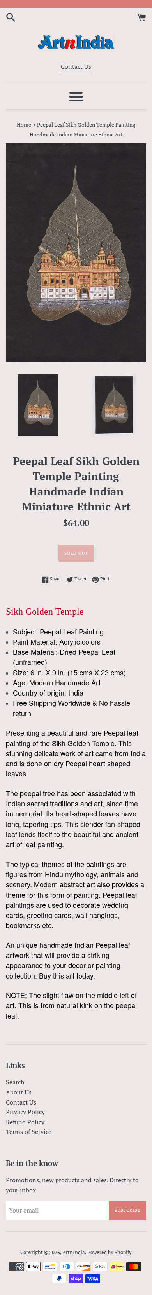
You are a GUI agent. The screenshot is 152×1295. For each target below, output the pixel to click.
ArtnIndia (73, 1252)
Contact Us (76, 66)
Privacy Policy (25, 1112)
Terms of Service (28, 1131)
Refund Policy (25, 1122)
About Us (19, 1092)
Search (15, 1082)
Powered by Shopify (109, 1252)
